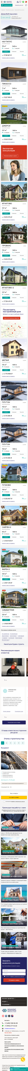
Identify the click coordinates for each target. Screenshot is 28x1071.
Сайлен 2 (6, 527)
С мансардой (21, 635)
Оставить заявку (14, 797)
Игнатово (7, 203)
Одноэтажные (13, 635)
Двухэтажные (5, 635)
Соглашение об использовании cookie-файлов (14, 1050)
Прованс (6, 246)
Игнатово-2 (8, 288)
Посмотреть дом (19, 711)
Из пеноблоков (13, 633)
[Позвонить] (23, 1059)
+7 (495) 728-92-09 (11, 1023)
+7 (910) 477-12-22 (11, 1026)
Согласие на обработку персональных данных (14, 1046)
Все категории (5, 640)
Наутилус (7, 42)
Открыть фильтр (5, 17)
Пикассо (6, 84)
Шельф (5, 360)
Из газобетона (5, 633)
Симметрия (8, 610)
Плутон (6, 402)
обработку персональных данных (18, 801)
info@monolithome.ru (10, 1028)
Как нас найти (8, 1032)
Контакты (6, 1020)
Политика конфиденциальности (12, 1043)
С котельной (11, 637)
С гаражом (4, 637)
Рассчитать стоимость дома (11, 1035)
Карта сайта (7, 1041)
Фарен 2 (6, 569)
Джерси (6, 126)
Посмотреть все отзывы (14, 722)
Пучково (6, 485)
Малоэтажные (18, 637)
